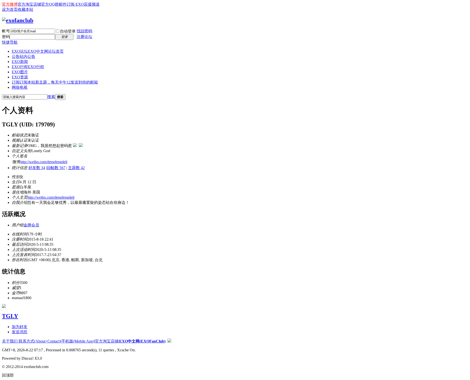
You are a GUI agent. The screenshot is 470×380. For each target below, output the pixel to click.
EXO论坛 (38, 51)
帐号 (6, 31)
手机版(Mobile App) (77, 341)
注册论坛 (84, 37)
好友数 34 (36, 168)
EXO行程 (28, 67)
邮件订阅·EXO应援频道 (79, 4)
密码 (6, 37)
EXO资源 (20, 77)
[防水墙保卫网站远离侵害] (169, 341)
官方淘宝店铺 (29, 4)
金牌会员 (31, 225)
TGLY (10, 316)
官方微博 (10, 4)
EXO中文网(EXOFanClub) (142, 341)
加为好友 (19, 327)
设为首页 (10, 9)
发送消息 (19, 332)
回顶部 (8, 375)
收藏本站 (25, 9)
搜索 (51, 97)
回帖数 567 (56, 168)
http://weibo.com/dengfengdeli (43, 162)
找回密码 (84, 31)
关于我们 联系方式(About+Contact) (31, 341)
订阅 (55, 82)
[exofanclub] (17, 20)
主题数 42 (76, 168)
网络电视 (19, 87)
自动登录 (68, 31)
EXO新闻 (20, 62)
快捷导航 (10, 42)
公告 (23, 56)
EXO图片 (20, 72)
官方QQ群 (50, 4)
